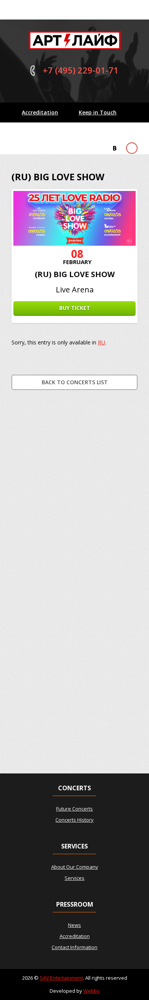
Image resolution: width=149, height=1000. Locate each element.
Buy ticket (74, 308)
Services (74, 877)
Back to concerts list (75, 382)
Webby (91, 990)
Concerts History (74, 819)
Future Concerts (74, 808)
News (74, 925)
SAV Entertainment (61, 977)
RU (101, 342)
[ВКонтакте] (114, 148)
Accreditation (40, 112)
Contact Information (74, 947)
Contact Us (37, 132)
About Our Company (74, 866)
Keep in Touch (98, 112)
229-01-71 (80, 70)
